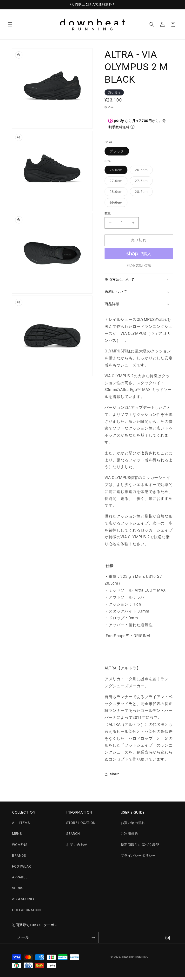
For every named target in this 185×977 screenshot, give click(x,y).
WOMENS (19, 845)
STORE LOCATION (80, 823)
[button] (10, 24)
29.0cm (118, 203)
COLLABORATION (26, 910)
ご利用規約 (129, 834)
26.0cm (118, 171)
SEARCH (73, 834)
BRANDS (19, 855)
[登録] (93, 937)
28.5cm (143, 192)
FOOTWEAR (21, 866)
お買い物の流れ (133, 823)
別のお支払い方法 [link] (139, 265)
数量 (108, 213)
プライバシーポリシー (138, 855)
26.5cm (143, 171)
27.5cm (143, 182)
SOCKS (17, 888)
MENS (17, 834)
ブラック (118, 152)
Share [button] (114, 774)
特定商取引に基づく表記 (140, 845)
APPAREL (19, 877)
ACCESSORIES (23, 899)
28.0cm (118, 192)
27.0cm (118, 182)
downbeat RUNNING (135, 956)
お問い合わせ (76, 845)
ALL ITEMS (21, 823)
